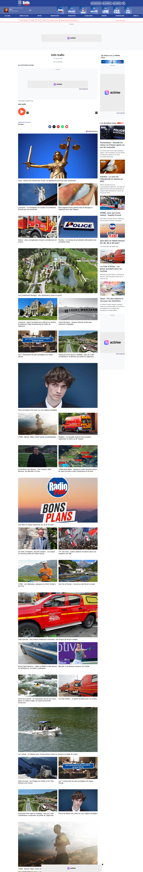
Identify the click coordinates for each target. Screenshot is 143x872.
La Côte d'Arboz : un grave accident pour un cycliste (111, 268)
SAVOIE (33, 20)
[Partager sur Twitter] (54, 127)
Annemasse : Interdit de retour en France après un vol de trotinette (112, 144)
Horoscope (120, 15)
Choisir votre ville (120, 20)
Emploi (135, 15)
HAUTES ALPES (53, 20)
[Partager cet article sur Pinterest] (58, 127)
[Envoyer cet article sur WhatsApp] (62, 127)
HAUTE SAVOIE (24, 20)
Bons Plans (24, 15)
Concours (89, 15)
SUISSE (44, 20)
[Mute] (30, 10)
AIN (38, 20)
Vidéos (104, 15)
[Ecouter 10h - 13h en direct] (112, 61)
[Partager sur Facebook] (49, 127)
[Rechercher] (123, 3)
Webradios (55, 15)
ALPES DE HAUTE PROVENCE (69, 20)
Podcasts (72, 15)
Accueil (8, 15)
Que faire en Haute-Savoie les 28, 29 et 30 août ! (112, 242)
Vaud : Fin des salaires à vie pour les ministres (111, 299)
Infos (40, 15)
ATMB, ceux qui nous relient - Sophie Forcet (110, 214)
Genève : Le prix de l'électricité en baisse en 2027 (111, 179)
